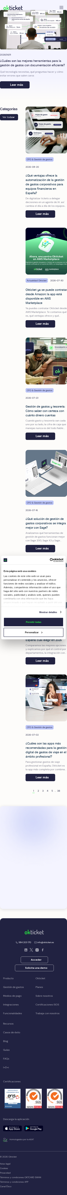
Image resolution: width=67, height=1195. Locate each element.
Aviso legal (5, 1163)
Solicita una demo (36, 968)
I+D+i (6, 1067)
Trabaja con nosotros (48, 1013)
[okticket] (34, 932)
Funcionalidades (12, 1013)
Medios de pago (12, 995)
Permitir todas (33, 622)
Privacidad (5, 1172)
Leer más (16, 85)
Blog (5, 1041)
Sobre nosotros (44, 995)
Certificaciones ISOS (47, 1004)
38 (58, 790)
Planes (39, 987)
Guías (6, 1049)
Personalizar (32, 632)
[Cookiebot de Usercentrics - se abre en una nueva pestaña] (49, 560)
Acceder (36, 959)
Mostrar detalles (48, 612)
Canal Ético (5, 1186)
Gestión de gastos (13, 987)
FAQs (6, 1058)
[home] (13, 7)
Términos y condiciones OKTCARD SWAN (20, 1177)
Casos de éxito (11, 1032)
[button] (61, 7)
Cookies (4, 1168)
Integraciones (11, 1004)
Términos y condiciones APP (14, 1181)
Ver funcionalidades (35, 847)
